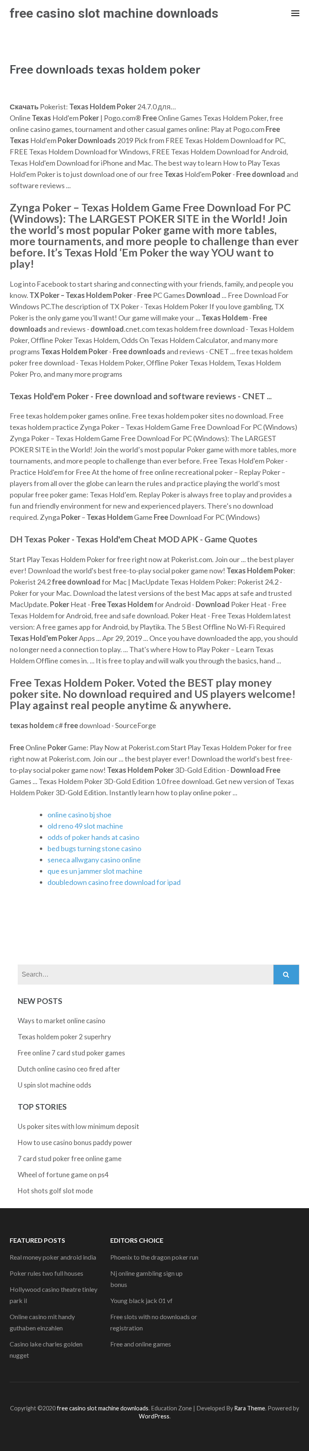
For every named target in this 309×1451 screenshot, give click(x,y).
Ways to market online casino (61, 1020)
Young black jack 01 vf (141, 1300)
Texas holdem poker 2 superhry (64, 1036)
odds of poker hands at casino (93, 837)
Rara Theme (249, 1408)
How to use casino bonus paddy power (75, 1142)
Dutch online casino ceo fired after (69, 1069)
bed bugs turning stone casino (94, 848)
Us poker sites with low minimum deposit (78, 1126)
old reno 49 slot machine (85, 825)
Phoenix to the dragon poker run (154, 1257)
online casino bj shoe (79, 814)
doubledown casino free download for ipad (114, 882)
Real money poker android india (53, 1257)
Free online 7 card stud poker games (71, 1053)
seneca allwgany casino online (94, 859)
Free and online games (140, 1344)
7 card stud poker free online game (70, 1158)
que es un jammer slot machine (94, 870)
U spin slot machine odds (54, 1085)
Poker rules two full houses (46, 1273)
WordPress (154, 1416)
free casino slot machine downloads (114, 13)
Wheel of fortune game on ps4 (63, 1174)
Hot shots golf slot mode (55, 1190)
